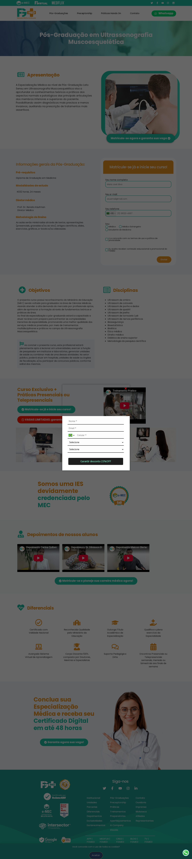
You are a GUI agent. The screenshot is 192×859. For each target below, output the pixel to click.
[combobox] (72, 435)
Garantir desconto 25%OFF (95, 461)
